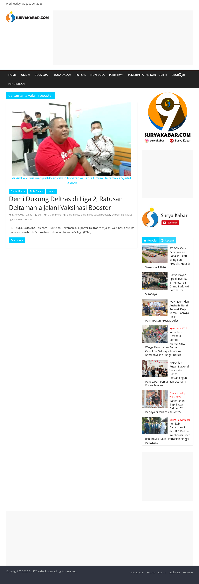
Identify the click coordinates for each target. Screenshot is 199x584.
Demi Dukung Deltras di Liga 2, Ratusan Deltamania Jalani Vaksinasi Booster (66, 203)
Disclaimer (174, 572)
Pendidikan (16, 84)
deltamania (73, 214)
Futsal (81, 75)
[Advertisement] (123, 37)
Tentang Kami (136, 572)
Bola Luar (42, 75)
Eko (40, 214)
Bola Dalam (62, 75)
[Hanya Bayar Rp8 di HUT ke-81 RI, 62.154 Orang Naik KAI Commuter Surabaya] (155, 272)
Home (12, 75)
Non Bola (97, 75)
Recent (169, 240)
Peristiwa (116, 75)
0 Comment (54, 214)
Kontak (162, 572)
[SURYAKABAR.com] (27, 13)
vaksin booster (24, 219)
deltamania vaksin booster (95, 214)
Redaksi (151, 572)
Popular (152, 240)
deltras (116, 214)
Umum (25, 75)
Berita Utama (18, 191)
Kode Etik (188, 572)
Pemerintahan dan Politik (147, 75)
